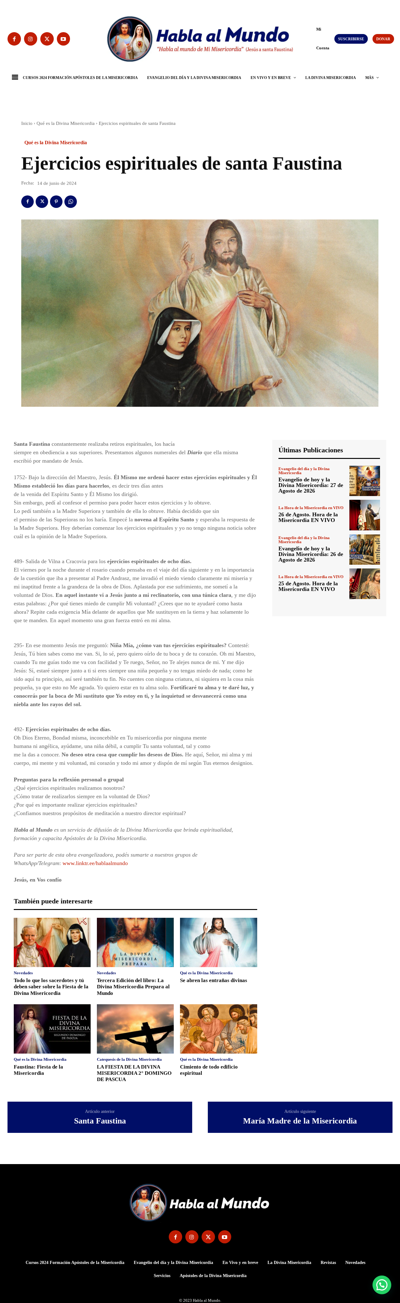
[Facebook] (14, 39)
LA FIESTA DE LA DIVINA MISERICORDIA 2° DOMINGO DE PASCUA (134, 1073)
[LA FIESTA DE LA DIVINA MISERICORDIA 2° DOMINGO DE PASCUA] (135, 1029)
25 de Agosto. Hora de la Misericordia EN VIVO (308, 586)
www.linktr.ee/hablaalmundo (95, 863)
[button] (313, 38)
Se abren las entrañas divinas (213, 980)
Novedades (23, 973)
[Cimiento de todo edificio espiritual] (218, 1029)
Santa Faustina (100, 1121)
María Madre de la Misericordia (300, 1121)
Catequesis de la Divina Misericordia (129, 1059)
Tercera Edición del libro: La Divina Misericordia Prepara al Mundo (133, 986)
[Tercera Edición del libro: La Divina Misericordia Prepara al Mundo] (135, 942)
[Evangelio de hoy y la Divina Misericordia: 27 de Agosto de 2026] (364, 481)
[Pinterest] (56, 201)
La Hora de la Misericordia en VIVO (310, 508)
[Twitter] (47, 39)
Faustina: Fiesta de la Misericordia (38, 1070)
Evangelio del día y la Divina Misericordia (304, 471)
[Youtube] (63, 39)
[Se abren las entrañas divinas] (218, 942)
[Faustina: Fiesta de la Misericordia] (52, 1029)
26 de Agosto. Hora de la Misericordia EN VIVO (308, 517)
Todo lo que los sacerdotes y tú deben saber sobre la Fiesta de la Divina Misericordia (51, 986)
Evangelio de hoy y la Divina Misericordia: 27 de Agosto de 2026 (310, 485)
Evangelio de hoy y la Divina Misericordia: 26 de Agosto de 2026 (310, 554)
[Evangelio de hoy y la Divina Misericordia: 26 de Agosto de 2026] (364, 549)
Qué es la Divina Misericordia (66, 123)
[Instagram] (31, 39)
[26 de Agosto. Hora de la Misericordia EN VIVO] (364, 515)
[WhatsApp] (70, 201)
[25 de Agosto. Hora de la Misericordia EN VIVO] (364, 583)
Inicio (26, 123)
